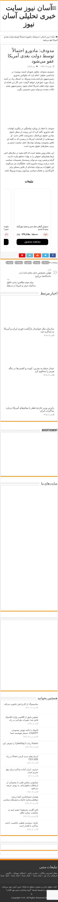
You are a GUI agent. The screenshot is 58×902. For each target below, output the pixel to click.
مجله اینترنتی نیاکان (48, 873)
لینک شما (37, 875)
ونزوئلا (10, 262)
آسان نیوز (38, 8)
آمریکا (46, 262)
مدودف (19, 262)
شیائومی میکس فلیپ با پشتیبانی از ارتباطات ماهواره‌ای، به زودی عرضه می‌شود (22, 785)
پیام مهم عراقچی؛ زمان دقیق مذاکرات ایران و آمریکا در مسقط (21, 283)
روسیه (37, 262)
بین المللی (45, 37)
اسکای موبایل (19, 873)
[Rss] (31, 894)
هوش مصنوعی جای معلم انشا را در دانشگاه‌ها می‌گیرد (35, 273)
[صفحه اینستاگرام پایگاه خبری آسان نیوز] (29, 674)
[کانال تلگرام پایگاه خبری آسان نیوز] (29, 685)
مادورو (28, 262)
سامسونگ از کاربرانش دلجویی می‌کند (21, 704)
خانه (53, 37)
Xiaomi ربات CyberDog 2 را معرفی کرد (20, 743)
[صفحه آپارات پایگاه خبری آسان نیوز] (29, 657)
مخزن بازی (33, 873)
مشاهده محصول (32, 242)
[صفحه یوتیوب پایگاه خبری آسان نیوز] (29, 633)
